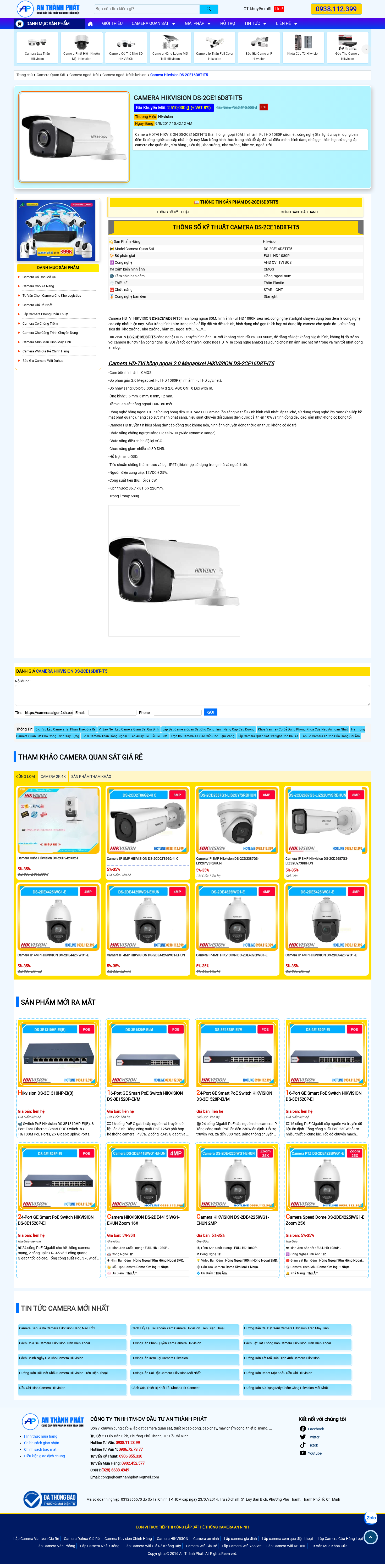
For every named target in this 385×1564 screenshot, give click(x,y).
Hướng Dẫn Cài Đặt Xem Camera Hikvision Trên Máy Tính (286, 1328)
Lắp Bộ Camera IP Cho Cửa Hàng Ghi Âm (330, 736)
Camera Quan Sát (51, 75)
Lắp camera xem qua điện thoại (287, 1539)
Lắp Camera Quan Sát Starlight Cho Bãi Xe (268, 736)
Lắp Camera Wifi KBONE (286, 1546)
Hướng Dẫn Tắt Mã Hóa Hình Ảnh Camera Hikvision (282, 1358)
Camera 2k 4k (53, 776)
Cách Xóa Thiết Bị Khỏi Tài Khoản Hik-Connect (165, 1388)
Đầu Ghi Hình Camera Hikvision (42, 1388)
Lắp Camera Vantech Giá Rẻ (36, 1539)
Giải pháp (194, 23)
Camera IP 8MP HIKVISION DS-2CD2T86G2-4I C (142, 858)
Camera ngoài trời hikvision (124, 75)
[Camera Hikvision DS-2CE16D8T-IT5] (74, 137)
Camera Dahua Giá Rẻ (82, 1539)
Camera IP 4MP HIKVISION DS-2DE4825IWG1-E (231, 955)
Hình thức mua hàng (40, 1436)
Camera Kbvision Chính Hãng (128, 1539)
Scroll (371, 1537)
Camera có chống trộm (40, 323)
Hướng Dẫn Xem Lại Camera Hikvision (159, 1358)
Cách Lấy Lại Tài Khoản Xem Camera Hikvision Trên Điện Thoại (177, 1328)
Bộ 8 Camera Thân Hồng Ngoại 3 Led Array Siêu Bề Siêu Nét (124, 736)
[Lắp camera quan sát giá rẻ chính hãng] (90, 23)
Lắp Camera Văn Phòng (55, 1546)
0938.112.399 (336, 9)
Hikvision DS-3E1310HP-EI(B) (46, 1093)
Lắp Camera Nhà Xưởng (99, 1546)
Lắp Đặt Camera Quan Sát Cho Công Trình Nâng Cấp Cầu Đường (209, 729)
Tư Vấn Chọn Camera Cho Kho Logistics (52, 295)
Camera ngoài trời (83, 75)
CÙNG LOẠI (25, 776)
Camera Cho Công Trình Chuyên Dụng (50, 333)
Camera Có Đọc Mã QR (39, 277)
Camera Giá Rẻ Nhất (37, 305)
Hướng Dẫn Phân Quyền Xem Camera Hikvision (166, 1343)
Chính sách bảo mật (40, 1449)
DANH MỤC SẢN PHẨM (48, 23)
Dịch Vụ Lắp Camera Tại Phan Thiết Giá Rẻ (65, 729)
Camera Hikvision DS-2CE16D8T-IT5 (179, 75)
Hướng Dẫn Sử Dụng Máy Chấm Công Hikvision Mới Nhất (286, 1388)
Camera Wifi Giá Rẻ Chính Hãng (46, 351)
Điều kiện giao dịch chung (44, 1456)
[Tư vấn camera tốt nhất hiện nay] (366, 49)
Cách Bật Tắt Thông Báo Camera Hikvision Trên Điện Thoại (287, 1343)
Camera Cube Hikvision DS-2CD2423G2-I (48, 858)
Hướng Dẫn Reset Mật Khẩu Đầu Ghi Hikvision (278, 1373)
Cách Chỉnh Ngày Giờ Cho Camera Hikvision (51, 1358)
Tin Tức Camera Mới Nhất (65, 1308)
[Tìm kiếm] (209, 9)
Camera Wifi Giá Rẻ (201, 1546)
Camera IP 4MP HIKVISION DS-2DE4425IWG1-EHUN (146, 955)
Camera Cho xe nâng (38, 286)
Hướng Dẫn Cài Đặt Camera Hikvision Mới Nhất (166, 1373)
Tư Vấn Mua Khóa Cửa (329, 1546)
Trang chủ (24, 75)
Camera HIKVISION (172, 1539)
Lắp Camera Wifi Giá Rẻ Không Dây (152, 1546)
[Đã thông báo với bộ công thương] (49, 1499)
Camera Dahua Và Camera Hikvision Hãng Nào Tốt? (57, 1328)
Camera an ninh (206, 1539)
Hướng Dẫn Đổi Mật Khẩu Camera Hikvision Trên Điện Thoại (63, 1373)
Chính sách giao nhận (41, 1443)
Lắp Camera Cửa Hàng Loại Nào (344, 1539)
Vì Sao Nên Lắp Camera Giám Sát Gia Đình (129, 729)
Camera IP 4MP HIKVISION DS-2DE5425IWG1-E (321, 955)
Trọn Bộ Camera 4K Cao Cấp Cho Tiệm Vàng (202, 736)
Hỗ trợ (227, 23)
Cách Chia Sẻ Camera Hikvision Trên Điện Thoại (54, 1343)
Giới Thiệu (112, 23)
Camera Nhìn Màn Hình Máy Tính (47, 342)
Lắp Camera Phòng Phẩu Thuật (45, 314)
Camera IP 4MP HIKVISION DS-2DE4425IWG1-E (53, 955)
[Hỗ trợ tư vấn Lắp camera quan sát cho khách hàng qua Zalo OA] (370, 1518)
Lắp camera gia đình (240, 1539)
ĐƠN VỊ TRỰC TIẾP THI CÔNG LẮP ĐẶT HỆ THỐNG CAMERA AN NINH (192, 1527)
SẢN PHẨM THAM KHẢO (91, 776)
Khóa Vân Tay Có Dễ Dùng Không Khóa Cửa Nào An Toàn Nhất (303, 729)
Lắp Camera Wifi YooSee (241, 1546)
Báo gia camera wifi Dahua (43, 360)
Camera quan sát (150, 23)
